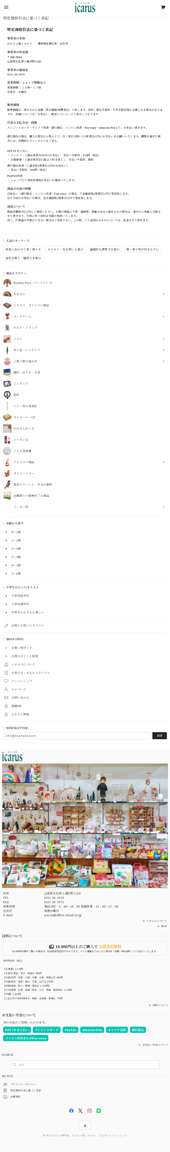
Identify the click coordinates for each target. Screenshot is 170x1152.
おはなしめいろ (23, 428)
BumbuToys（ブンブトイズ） (33, 283)
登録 (159, 735)
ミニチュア (20, 384)
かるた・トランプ (25, 328)
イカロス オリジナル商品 (31, 305)
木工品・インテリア (26, 350)
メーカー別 (20, 507)
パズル (17, 339)
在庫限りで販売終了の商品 (31, 496)
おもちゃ (19, 294)
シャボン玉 (20, 440)
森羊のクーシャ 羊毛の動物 (32, 484)
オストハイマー (23, 473)
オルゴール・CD (24, 417)
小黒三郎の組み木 (25, 361)
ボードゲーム (22, 316)
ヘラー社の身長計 (25, 406)
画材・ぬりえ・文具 (26, 372)
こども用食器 (22, 451)
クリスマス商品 (23, 462)
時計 (16, 395)
